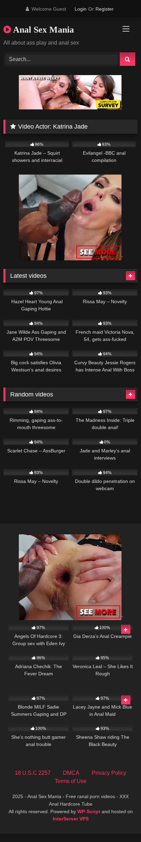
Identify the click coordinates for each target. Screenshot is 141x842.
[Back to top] (119, 821)
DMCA (71, 773)
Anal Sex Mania (42, 30)
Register (104, 9)
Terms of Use (71, 781)
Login (81, 9)
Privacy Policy (109, 773)
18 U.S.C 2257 (33, 773)
